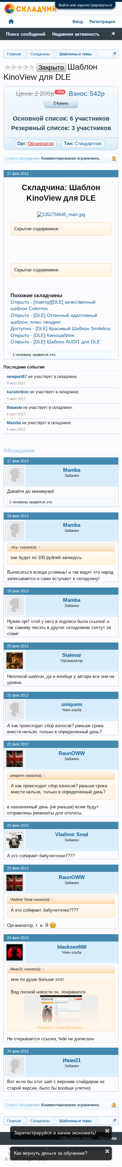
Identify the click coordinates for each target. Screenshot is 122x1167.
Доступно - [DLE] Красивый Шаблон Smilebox (60, 328)
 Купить (61, 104)
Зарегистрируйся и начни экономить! (55, 1132)
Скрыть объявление (107, 1130)
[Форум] (11, 22)
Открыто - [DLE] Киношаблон (43, 335)
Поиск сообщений (25, 34)
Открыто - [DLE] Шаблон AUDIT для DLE (55, 341)
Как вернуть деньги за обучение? (50, 1153)
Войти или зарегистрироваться (85, 5)
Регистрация (102, 21)
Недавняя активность (76, 34)
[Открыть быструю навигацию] (114, 54)
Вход (78, 21)
